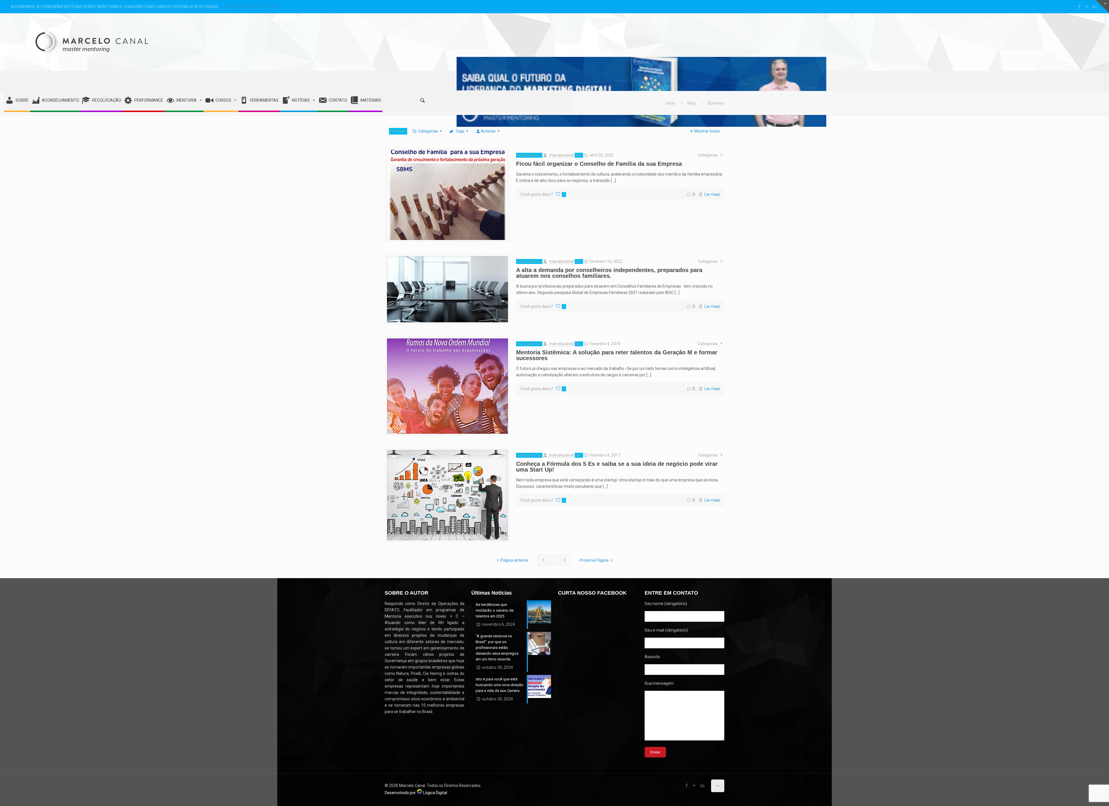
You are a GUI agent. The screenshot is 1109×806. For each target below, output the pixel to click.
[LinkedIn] (1095, 6)
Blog (691, 103)
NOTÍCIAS (301, 100)
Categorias (428, 131)
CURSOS (223, 100)
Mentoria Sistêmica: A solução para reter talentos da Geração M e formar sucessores (616, 355)
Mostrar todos (707, 131)
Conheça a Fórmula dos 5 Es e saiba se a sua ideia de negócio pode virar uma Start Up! (617, 467)
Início (670, 103)
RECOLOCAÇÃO (106, 100)
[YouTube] (1087, 6)
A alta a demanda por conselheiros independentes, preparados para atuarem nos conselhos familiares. (609, 273)
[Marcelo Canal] (92, 35)
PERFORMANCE (148, 100)
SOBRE (22, 100)
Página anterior (514, 560)
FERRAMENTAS (264, 100)
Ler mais (712, 194)
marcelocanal (561, 155)
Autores (488, 131)
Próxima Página (594, 560)
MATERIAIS (370, 100)
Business (716, 103)
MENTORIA (186, 100)
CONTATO (338, 100)
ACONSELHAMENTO (60, 100)
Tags (459, 131)
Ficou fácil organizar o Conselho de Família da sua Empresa (599, 164)
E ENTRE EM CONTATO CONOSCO (251, 6)
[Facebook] (1079, 6)
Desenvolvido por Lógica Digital (416, 792)
